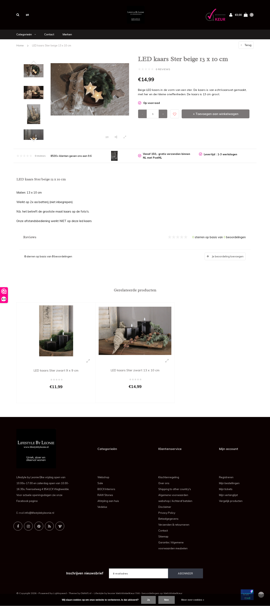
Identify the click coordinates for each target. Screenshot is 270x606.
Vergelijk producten (231, 500)
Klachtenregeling (168, 477)
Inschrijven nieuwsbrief (84, 573)
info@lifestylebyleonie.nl (39, 512)
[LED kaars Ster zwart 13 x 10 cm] (135, 330)
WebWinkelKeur (172, 593)
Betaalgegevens (168, 518)
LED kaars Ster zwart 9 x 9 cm (56, 370)
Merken (67, 34)
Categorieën (24, 34)
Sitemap (163, 536)
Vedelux (102, 506)
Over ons (163, 483)
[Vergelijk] (27, 15)
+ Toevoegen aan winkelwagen (215, 114)
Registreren (226, 477)
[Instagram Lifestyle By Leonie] (28, 526)
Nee (166, 599)
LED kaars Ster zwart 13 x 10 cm (135, 370)
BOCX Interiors (106, 489)
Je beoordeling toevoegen (228, 256)
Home (20, 45)
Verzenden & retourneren (173, 524)
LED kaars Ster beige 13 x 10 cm (51, 45)
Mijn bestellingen (229, 483)
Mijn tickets (225, 489)
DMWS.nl (86, 593)
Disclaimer (164, 506)
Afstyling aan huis (108, 500)
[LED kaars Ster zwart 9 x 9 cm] (56, 330)
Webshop (103, 477)
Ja (148, 599)
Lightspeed (60, 593)
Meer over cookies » (192, 599)
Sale (100, 483)
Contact (49, 34)
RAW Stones (105, 495)
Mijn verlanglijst (228, 495)
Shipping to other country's (174, 489)
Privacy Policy (166, 512)
